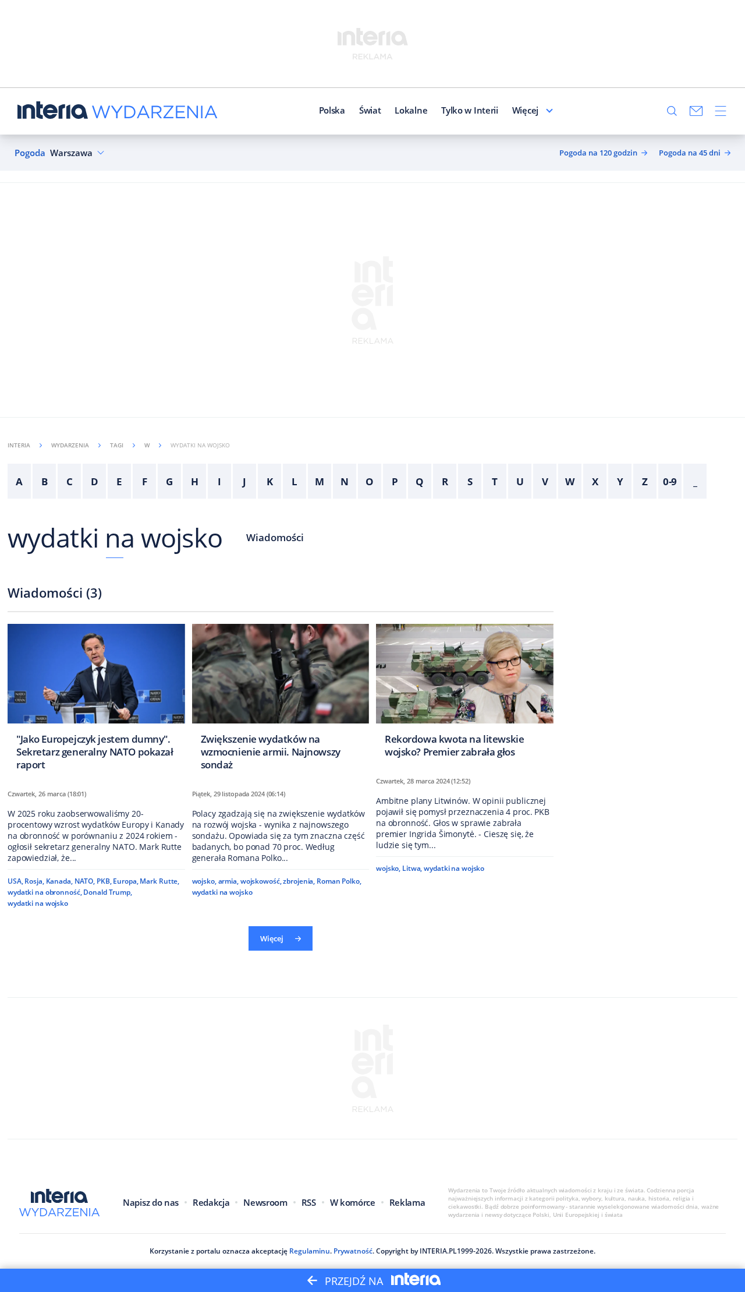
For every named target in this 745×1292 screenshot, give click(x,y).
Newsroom (265, 1202)
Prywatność (353, 1251)
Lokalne (411, 110)
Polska (332, 110)
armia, (228, 881)
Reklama (407, 1202)
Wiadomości (275, 537)
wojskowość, (261, 881)
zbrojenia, (299, 881)
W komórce (352, 1202)
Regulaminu (309, 1251)
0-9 (670, 481)
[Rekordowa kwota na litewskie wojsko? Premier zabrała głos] (465, 694)
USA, (15, 881)
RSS (308, 1202)
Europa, (125, 881)
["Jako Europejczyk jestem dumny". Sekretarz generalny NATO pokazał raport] (96, 700)
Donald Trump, (107, 892)
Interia (19, 445)
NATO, (84, 881)
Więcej (525, 110)
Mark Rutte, (159, 881)
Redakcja (211, 1202)
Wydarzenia (70, 445)
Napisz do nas (151, 1202)
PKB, (104, 881)
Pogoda (30, 152)
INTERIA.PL (438, 1251)
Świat (370, 110)
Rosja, (34, 881)
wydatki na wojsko (115, 537)
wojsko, (204, 881)
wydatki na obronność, (45, 892)
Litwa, (412, 868)
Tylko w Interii (469, 110)
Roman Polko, (339, 881)
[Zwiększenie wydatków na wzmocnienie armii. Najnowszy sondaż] (281, 700)
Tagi (116, 445)
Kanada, (59, 881)
